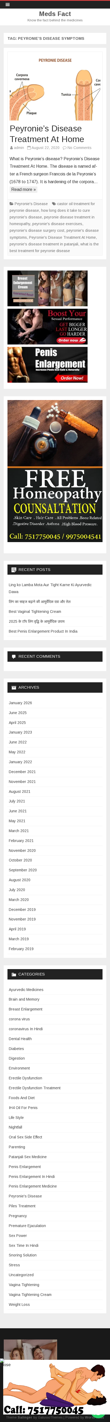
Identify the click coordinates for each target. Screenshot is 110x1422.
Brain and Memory (24, 999)
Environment (19, 1068)
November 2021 (22, 781)
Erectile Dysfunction (25, 1078)
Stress (14, 1265)
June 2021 (18, 811)
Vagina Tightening (24, 1285)
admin (19, 148)
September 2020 (23, 870)
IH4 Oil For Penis (23, 1108)
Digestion (17, 1058)
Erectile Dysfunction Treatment (35, 1088)
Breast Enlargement (25, 1009)
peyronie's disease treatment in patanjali (44, 244)
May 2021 (17, 821)
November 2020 (22, 850)
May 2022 (17, 752)
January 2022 (20, 762)
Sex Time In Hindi (23, 1245)
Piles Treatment (22, 1206)
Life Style (16, 1117)
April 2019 (17, 929)
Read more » (23, 189)
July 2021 (17, 801)
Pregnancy (18, 1216)
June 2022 (18, 742)
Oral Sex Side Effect (25, 1137)
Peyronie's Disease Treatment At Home (62, 237)
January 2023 (20, 732)
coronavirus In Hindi (26, 1029)
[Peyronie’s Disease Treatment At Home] (55, 89)
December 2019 (22, 909)
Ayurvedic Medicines (26, 990)
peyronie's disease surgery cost (37, 230)
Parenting (17, 1147)
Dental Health (20, 1039)
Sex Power (18, 1235)
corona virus (19, 1019)
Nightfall (15, 1127)
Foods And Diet (22, 1098)
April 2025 (17, 722)
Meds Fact (55, 14)
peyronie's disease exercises (57, 224)
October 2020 (20, 860)
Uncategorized (21, 1275)
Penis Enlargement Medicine (33, 1186)
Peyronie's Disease (31, 204)
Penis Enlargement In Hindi (32, 1176)
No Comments (80, 148)
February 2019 (21, 949)
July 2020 (17, 890)
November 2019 (22, 919)
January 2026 (20, 703)
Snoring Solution (23, 1255)
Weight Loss (19, 1304)
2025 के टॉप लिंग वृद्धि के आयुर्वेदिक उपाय (37, 621)
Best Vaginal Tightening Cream (35, 611)
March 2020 (19, 900)
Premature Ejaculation (27, 1226)
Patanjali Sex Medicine (28, 1157)
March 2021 (19, 831)
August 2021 (19, 791)
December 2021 (22, 772)
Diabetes (16, 1049)
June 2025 (18, 713)
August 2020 (19, 880)
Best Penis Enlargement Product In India (43, 631)
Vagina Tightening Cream (30, 1294)
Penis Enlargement (25, 1167)
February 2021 (21, 841)
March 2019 (19, 939)
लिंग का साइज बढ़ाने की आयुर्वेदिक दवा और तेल (39, 602)
